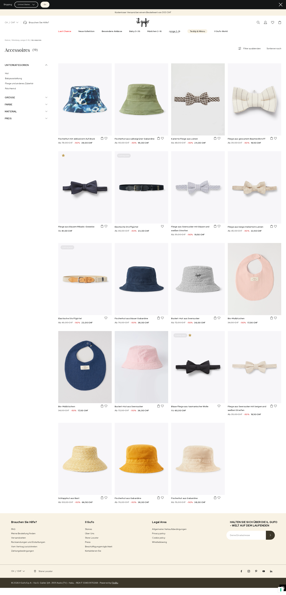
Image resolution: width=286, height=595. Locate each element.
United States (24, 4)
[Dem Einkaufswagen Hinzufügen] (102, 138)
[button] (143, 12)
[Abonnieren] (270, 535)
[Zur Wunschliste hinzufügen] (106, 138)
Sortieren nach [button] (274, 48)
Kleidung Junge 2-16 (20, 40)
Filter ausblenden (252, 48)
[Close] (281, 4)
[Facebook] (241, 571)
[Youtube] (263, 571)
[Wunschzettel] (272, 22)
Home (7, 40)
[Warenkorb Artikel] (279, 22)
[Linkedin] (271, 571)
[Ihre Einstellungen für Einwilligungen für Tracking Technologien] (281, 590)
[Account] (265, 22)
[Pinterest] (256, 571)
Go (45, 4)
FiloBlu (115, 582)
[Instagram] (248, 571)
